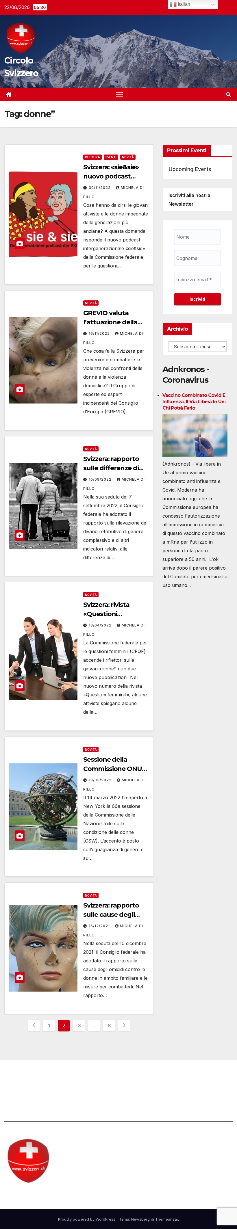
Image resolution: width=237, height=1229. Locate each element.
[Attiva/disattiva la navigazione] (119, 94)
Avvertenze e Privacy (146, 1076)
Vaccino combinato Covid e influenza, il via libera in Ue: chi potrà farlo (193, 402)
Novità (128, 157)
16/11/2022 (100, 333)
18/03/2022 (101, 780)
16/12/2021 (100, 926)
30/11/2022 (100, 187)
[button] (228, 94)
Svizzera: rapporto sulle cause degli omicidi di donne (111, 914)
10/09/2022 (101, 479)
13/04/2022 (101, 625)
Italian (183, 4)
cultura (92, 157)
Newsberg (140, 1219)
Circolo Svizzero (40, 1194)
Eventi (110, 157)
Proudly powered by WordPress (87, 1219)
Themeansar (166, 1219)
